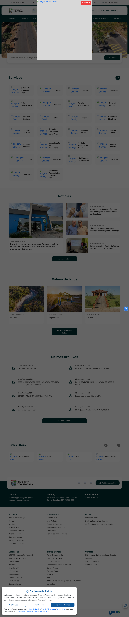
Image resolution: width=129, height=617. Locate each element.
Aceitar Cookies (38, 605)
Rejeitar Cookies (15, 605)
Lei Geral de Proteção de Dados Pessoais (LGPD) (33, 611)
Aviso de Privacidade (48, 609)
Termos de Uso (61, 609)
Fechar (86, 3)
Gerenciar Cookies (63, 605)
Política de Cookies (34, 609)
